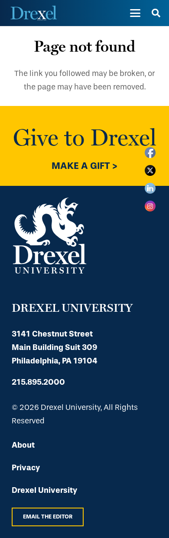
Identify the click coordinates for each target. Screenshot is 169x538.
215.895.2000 (38, 382)
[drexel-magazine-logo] (34, 13)
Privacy (26, 467)
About (23, 445)
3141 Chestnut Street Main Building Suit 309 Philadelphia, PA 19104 (55, 347)
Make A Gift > (84, 166)
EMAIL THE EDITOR (47, 516)
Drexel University (44, 490)
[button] (135, 13)
